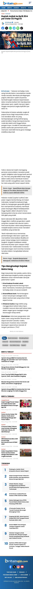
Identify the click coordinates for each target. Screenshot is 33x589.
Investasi (5, 345)
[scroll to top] (30, 578)
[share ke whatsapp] (11, 29)
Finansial (8, 13)
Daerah (16, 8)
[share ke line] (18, 29)
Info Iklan (8, 577)
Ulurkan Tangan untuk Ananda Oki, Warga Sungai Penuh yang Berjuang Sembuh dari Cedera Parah (19, 535)
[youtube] (22, 568)
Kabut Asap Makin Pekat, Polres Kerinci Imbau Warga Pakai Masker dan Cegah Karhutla (9, 453)
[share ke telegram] (14, 29)
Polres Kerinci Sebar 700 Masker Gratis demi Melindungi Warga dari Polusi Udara (9, 416)
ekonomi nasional (15, 342)
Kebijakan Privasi (21, 577)
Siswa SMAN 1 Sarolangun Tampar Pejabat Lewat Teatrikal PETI (17, 526)
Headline (25, 342)
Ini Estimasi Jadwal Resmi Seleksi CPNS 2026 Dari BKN (18, 494)
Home (3, 8)
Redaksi (22, 572)
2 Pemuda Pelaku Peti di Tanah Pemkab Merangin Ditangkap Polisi (17, 510)
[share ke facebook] (3, 29)
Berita (9, 8)
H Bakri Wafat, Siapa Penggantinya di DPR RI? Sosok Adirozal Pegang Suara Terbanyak (19, 486)
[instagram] (18, 568)
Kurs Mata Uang (14, 345)
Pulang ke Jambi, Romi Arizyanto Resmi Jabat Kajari (19, 470)
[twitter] (14, 568)
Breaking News (23, 338)
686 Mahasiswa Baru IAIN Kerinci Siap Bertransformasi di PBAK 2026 (9, 441)
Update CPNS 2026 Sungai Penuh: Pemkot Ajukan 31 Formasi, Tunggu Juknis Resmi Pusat (19, 545)
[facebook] (10, 568)
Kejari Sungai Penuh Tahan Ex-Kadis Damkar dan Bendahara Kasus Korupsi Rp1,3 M (10, 404)
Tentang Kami (11, 572)
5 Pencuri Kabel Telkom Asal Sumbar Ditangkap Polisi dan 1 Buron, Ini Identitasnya (9, 429)
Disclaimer (24, 575)
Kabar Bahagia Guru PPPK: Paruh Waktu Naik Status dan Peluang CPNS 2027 (19, 502)
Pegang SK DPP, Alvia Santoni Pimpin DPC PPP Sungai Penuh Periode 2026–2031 (19, 518)
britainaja (8, 22)
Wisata (23, 8)
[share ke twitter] (7, 29)
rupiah (24, 345)
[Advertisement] (16, 72)
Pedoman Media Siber (10, 575)
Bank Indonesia (12, 338)
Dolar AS (5, 342)
